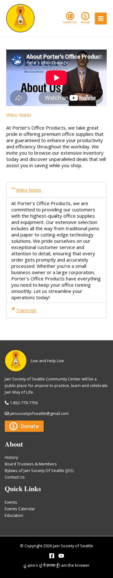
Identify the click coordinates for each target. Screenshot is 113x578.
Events (11, 502)
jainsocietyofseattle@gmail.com (39, 413)
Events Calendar (20, 509)
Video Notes (28, 190)
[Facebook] (52, 556)
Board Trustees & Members (31, 464)
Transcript (26, 310)
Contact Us (70, 22)
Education (14, 515)
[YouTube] (61, 556)
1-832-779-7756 (24, 403)
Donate (85, 22)
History (11, 457)
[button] (56, 190)
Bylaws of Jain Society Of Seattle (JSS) (39, 470)
